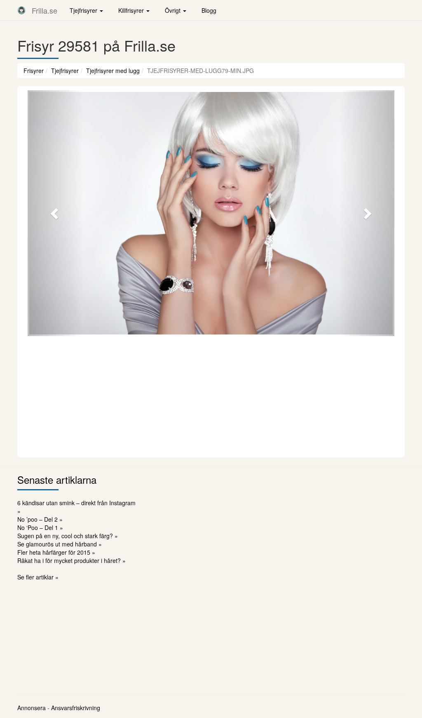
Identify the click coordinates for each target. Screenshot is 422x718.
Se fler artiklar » (38, 577)
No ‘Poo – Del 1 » (40, 527)
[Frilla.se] (21, 10)
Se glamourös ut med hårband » (59, 544)
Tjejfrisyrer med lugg (113, 70)
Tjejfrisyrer (65, 70)
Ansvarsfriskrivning (75, 708)
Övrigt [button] (173, 10)
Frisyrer (33, 70)
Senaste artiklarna (56, 479)
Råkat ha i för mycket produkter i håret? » (71, 560)
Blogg (209, 10)
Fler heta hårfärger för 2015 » (56, 552)
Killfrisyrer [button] (131, 10)
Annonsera (31, 708)
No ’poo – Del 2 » (40, 519)
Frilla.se (44, 10)
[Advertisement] (211, 395)
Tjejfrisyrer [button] (84, 10)
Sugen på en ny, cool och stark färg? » (67, 536)
